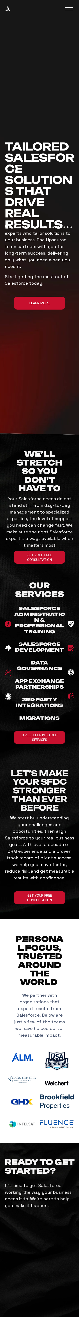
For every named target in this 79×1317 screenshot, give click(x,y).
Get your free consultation (39, 897)
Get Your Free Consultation (39, 557)
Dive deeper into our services (39, 737)
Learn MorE (39, 303)
